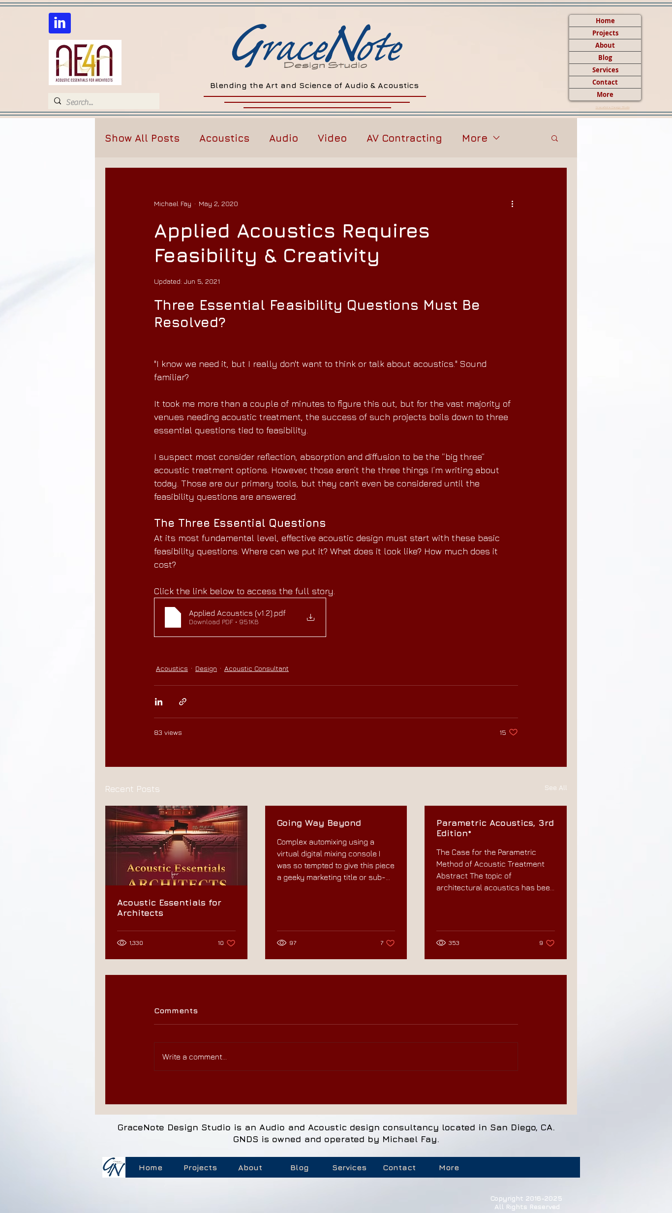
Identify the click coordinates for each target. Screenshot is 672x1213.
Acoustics (224, 138)
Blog (605, 57)
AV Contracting (404, 138)
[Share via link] (182, 701)
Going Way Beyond (319, 823)
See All (556, 787)
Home (605, 20)
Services (605, 69)
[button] (554, 138)
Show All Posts (142, 138)
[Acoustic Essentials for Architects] (176, 845)
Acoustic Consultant (256, 668)
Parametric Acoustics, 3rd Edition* (495, 828)
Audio (283, 138)
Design (206, 668)
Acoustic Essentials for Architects (169, 907)
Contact (605, 82)
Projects (605, 33)
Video (332, 138)
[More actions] (512, 203)
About (605, 45)
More (605, 94)
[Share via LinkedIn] (158, 701)
